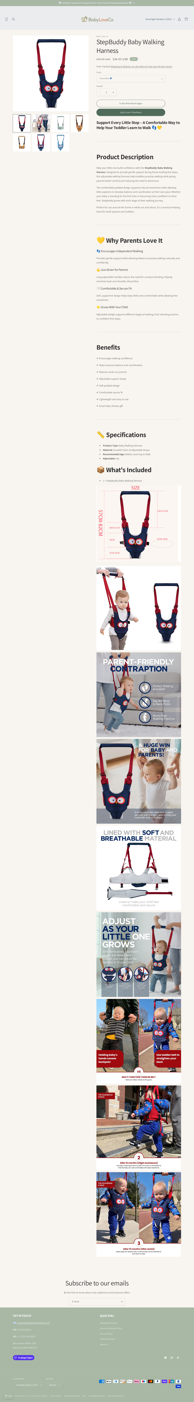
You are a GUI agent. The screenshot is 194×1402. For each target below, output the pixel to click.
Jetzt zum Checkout (131, 112)
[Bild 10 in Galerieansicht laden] (60, 143)
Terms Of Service (107, 1338)
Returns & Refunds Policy (111, 1328)
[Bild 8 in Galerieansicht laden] (41, 143)
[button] (6, 19)
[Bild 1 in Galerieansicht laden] (22, 123)
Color (98, 72)
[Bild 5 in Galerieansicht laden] (80, 123)
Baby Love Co (25, 1396)
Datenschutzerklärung (72, 1396)
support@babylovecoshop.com (33, 1323)
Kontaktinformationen (97, 1396)
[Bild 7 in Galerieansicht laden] (22, 143)
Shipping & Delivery (109, 1323)
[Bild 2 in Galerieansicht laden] (41, 123)
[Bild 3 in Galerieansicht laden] (60, 123)
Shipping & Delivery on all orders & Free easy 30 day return (141, 66)
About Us (104, 1344)
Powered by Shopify (39, 1396)
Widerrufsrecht (56, 1396)
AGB (84, 1396)
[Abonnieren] (121, 1301)
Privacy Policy (106, 1333)
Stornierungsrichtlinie (116, 1396)
